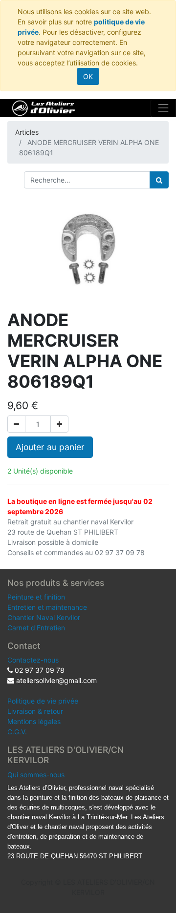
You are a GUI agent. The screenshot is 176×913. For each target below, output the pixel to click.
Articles (27, 132)
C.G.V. (17, 731)
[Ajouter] (59, 424)
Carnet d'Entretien (36, 627)
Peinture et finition (36, 597)
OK (88, 76)
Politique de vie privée (42, 701)
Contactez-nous (33, 660)
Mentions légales (34, 721)
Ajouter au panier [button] (50, 447)
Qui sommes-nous (36, 774)
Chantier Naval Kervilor (43, 617)
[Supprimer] (16, 424)
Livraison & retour (35, 711)
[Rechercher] (159, 179)
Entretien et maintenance (47, 607)
